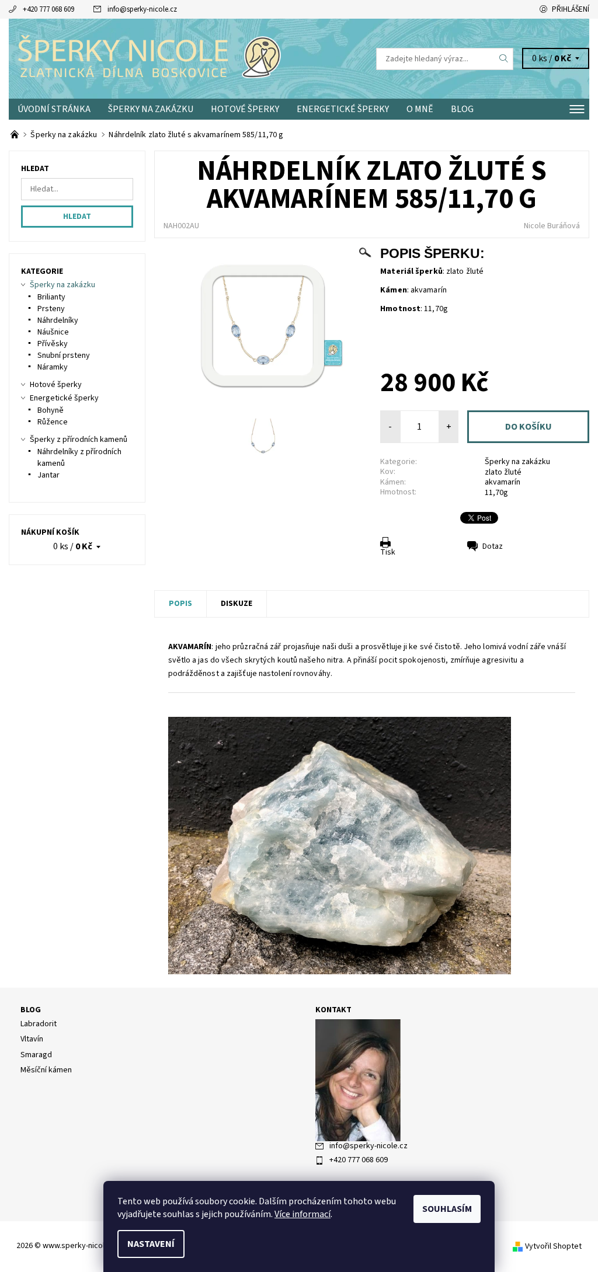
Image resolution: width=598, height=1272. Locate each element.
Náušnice (53, 332)
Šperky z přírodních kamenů (78, 439)
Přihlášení (570, 9)
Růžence (52, 422)
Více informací (302, 1214)
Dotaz (492, 546)
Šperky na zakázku (150, 109)
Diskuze (236, 603)
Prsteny (51, 309)
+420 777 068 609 (48, 9)
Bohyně (50, 410)
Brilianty (51, 297)
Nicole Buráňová (552, 226)
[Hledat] (504, 59)
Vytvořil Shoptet (553, 1246)
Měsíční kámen (46, 1070)
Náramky (52, 367)
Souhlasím (447, 1209)
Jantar (48, 475)
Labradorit (38, 1024)
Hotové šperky (245, 109)
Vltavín (31, 1039)
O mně (419, 109)
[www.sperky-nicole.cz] (154, 58)
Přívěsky (52, 344)
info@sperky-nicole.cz (142, 9)
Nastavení (151, 1244)
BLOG (462, 109)
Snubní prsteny (63, 355)
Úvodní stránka (54, 109)
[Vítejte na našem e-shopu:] (15, 135)
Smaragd (36, 1055)
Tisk (387, 552)
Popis (180, 603)
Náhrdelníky (57, 320)
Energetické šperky (343, 109)
